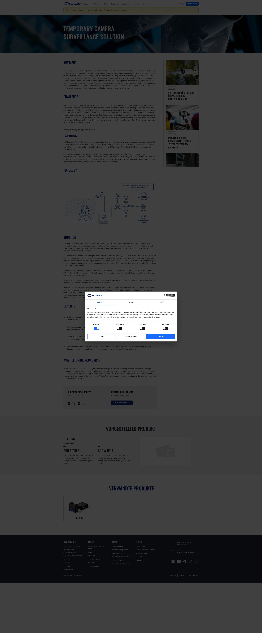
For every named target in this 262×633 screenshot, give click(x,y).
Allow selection (131, 336)
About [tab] (161, 302)
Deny (101, 336)
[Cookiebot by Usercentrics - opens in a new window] (166, 295)
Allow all (160, 336)
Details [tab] (131, 302)
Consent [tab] (100, 302)
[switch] (119, 328)
